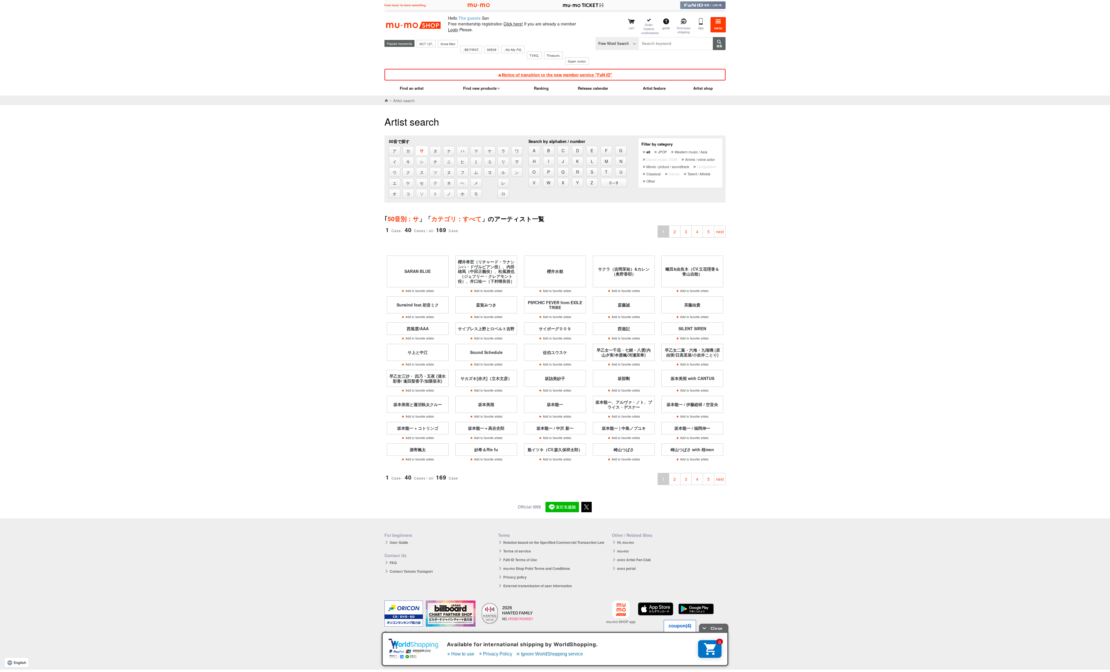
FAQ (393, 562)
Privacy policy (515, 577)
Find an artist (411, 88)
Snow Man (448, 43)
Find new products (480, 88)
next (720, 231)
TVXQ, (534, 55)
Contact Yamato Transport (411, 571)
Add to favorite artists (420, 291)
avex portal (626, 568)
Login (453, 29)
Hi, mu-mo (625, 542)
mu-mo (623, 551)
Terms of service (517, 551)
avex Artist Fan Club (634, 559)
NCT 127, (426, 43)
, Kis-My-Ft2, (513, 49)
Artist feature (654, 88)
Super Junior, (577, 61)
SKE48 (491, 49)
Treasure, (553, 55)
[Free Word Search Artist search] (617, 43)
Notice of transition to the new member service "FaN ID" (557, 75)
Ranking (541, 88)
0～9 (613, 183)
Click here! (513, 24)
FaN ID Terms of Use (520, 559)
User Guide (399, 542)
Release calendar (593, 88)
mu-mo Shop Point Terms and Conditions (536, 568)
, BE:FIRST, (471, 49)
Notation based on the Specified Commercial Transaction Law (553, 542)
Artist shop (703, 88)
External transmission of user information (537, 585)
